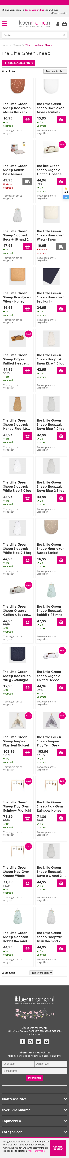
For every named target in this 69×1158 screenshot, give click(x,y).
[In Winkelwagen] (27, 119)
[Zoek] (64, 35)
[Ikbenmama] (34, 23)
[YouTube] (46, 1041)
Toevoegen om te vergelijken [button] (12, 132)
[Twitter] (38, 1041)
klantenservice (34, 1033)
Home (5, 45)
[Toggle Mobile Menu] (10, 23)
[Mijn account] (58, 23)
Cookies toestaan (57, 1147)
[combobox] (32, 35)
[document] (34, 1148)
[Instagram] (30, 1041)
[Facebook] (22, 1041)
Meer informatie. (36, 1150)
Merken (17, 45)
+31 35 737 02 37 (21, 1030)
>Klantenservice (59, 13)
